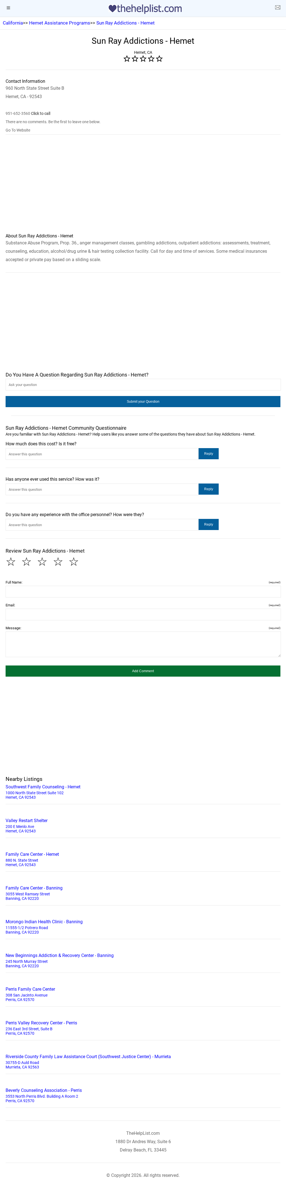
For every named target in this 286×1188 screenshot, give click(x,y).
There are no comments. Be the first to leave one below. (53, 122)
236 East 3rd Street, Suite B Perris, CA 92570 (41, 1028)
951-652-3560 (28, 113)
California (13, 23)
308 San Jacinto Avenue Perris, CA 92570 (30, 994)
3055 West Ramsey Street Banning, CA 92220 (34, 893)
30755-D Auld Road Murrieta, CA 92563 (88, 1061)
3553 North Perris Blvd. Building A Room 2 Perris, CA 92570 (44, 1095)
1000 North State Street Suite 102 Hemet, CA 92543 (43, 792)
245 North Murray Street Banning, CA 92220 (60, 960)
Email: (143, 605)
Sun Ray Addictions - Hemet (125, 23)
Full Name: (143, 582)
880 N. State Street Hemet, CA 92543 (32, 859)
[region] (143, 187)
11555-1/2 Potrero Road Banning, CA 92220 (44, 926)
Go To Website (18, 130)
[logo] (143, 9)
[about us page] (277, 8)
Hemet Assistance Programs (59, 23)
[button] (143, 401)
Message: (143, 628)
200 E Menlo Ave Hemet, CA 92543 (26, 825)
